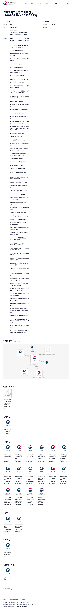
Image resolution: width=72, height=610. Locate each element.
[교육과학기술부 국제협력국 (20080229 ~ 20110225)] (19, 520)
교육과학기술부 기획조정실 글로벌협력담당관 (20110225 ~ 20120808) (41, 501)
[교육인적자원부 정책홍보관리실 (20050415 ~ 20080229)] (7, 520)
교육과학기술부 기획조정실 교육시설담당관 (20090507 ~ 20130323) (41, 480)
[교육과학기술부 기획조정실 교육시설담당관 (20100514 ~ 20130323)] (64, 470)
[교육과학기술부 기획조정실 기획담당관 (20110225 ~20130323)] (7, 491)
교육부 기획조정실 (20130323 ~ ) (7, 554)
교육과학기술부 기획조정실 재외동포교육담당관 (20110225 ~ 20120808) (18, 501)
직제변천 (32, 3)
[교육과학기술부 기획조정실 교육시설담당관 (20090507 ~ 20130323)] (41, 470)
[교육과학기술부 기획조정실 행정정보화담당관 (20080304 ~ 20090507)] (64, 448)
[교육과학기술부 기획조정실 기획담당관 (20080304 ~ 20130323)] (19, 448)
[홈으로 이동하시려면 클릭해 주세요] (10, 3)
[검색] (67, 3)
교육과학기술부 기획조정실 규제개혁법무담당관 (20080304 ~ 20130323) (52, 458)
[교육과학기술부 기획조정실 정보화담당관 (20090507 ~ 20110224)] (52, 470)
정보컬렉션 (57, 3)
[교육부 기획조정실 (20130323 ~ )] (7, 546)
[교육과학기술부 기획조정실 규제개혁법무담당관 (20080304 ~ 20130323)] (52, 448)
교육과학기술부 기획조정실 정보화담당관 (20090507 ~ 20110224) (52, 480)
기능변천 (40, 3)
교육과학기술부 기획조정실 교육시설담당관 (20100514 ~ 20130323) (63, 480)
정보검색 (5, 599)
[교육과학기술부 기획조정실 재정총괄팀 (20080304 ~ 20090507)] (30, 448)
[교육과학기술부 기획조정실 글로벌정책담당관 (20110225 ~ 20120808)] (30, 491)
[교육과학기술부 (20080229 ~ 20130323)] (7, 423)
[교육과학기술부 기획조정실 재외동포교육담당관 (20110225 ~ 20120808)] (19, 491)
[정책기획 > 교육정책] (7, 571)
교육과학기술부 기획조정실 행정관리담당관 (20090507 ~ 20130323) (30, 480)
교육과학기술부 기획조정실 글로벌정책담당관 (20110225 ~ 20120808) (30, 501)
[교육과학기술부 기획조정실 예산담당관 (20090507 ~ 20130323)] (19, 470)
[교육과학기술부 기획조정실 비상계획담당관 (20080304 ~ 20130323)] (7, 470)
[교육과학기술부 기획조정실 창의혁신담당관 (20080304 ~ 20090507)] (41, 448)
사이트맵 (23, 599)
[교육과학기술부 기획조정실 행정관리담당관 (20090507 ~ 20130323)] (30, 470)
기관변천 (25, 3)
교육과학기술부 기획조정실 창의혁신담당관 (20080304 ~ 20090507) (41, 458)
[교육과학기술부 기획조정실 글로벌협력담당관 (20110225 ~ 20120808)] (41, 491)
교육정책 (48, 3)
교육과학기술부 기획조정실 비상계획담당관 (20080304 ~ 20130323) (7, 480)
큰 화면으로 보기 (17, 341)
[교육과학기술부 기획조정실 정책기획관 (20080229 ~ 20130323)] (7, 448)
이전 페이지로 (7, 588)
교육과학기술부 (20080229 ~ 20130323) (7, 431)
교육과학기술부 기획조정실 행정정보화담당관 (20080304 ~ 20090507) (64, 458)
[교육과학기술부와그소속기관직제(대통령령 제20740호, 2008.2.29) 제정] (7, 393)
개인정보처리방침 (14, 599)
